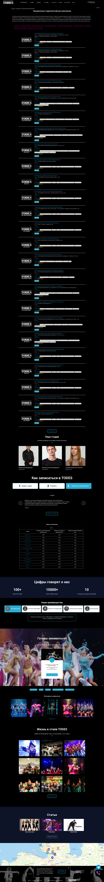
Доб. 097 (36, 70)
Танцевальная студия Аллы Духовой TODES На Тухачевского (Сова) (50, 128)
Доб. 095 (36, 196)
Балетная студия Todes (44, 87)
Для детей (42, 324)
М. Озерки (48, 689)
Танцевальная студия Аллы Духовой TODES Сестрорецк (47, 159)
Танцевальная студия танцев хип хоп (41, 294)
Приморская (27, 537)
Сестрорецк (27, 553)
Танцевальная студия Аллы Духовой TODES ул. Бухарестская (48, 286)
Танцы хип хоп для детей (50, 119)
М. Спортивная (33, 689)
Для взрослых (49, 41)
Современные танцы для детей (62, 150)
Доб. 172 (36, 212)
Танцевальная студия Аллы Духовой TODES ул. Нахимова (47, 254)
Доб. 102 (36, 102)
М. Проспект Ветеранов (58, 689)
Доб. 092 (36, 307)
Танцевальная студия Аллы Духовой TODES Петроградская (48, 191)
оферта (34, 880)
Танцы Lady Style (68, 41)
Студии (32, 2)
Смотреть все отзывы (52, 513)
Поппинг (58, 166)
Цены (73, 2)
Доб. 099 (36, 86)
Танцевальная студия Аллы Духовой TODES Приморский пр (48, 333)
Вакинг (70, 71)
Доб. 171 (36, 228)
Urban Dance (65, 71)
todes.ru (98, 7)
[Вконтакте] (97, 2)
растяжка (40, 28)
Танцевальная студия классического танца (64, 103)
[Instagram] (100, 2)
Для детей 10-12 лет (59, 71)
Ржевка (41, 689)
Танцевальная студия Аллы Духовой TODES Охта (45, 175)
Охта (27, 556)
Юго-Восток (27, 542)
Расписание (67, 2)
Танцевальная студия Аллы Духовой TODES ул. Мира (46, 380)
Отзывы (60, 2)
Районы (39, 2)
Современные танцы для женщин (59, 41)
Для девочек (42, 119)
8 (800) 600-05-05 (80, 871)
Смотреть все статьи (52, 836)
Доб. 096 (36, 40)
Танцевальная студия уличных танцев (42, 152)
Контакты (54, 2)
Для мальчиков (43, 103)
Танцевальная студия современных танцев (48, 150)
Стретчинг (54, 166)
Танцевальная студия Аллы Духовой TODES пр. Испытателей (48, 270)
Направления (24, 2)
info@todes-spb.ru (79, 872)
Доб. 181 (36, 244)
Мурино (27, 567)
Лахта (27, 550)
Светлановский (27, 561)
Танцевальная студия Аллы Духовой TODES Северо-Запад (48, 80)
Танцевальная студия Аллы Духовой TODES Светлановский (48, 207)
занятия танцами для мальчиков (20, 28)
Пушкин (27, 564)
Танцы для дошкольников (51, 103)
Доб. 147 (36, 181)
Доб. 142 (36, 165)
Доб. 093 (36, 149)
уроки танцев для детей (32, 28)
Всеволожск (27, 545)
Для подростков (43, 41)
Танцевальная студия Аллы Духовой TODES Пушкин (46, 222)
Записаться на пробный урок (80, 486)
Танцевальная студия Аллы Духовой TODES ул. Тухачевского (48, 317)
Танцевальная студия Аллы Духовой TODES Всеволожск (47, 112)
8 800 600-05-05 (91, 2)
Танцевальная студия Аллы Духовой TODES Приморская (47, 65)
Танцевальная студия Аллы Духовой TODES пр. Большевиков (48, 33)
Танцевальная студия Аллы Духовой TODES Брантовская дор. (48, 365)
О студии (46, 2)
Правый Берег (27, 534)
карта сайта (39, 880)
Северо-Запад (28, 540)
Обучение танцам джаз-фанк (40, 136)
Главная (24, 873)
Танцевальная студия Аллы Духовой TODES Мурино (46, 238)
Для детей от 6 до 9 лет (50, 71)
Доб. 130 (36, 133)
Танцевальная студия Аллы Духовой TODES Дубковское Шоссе (49, 349)
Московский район (70, 689)
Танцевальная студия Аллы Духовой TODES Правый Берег (48, 49)
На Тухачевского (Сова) (27, 548)
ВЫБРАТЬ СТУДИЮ (33, 873)
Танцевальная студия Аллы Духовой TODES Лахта (46, 143)
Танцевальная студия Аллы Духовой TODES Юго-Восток (47, 96)
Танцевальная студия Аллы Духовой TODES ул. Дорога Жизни (48, 301)
